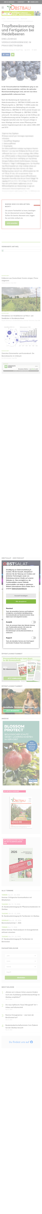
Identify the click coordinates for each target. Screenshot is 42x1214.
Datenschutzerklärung (19, 588)
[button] (21, 596)
